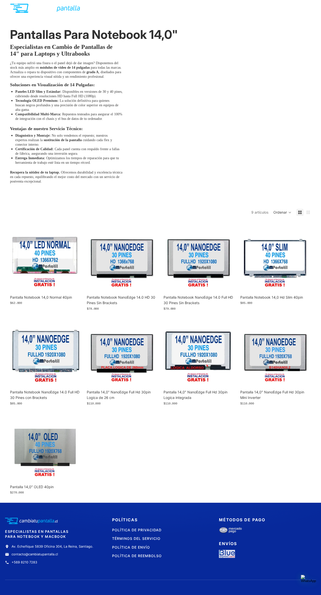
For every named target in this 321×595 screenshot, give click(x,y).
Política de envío (131, 547)
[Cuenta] (294, 8)
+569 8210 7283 (24, 562)
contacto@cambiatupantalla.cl (35, 554)
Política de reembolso (137, 556)
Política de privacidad (137, 530)
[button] (282, 212)
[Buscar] (283, 8)
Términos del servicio (136, 538)
